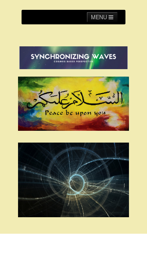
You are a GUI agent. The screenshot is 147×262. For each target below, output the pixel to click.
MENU (100, 17)
